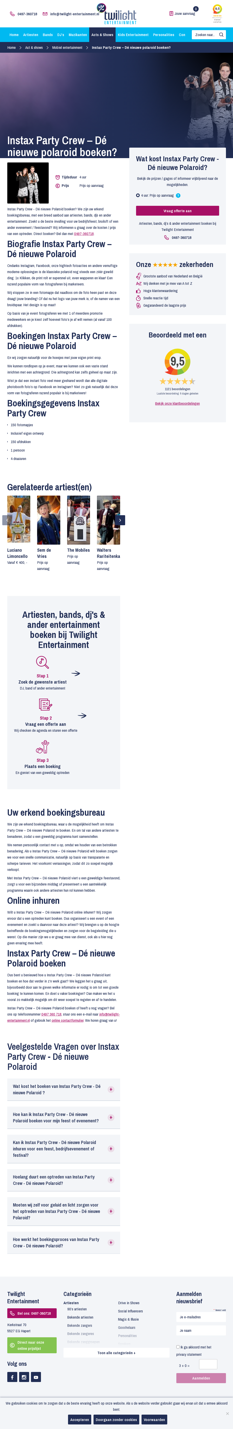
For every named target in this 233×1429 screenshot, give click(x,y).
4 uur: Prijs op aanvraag (160, 196)
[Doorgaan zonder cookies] (227, 1413)
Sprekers (124, 1343)
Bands (48, 34)
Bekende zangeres (80, 1333)
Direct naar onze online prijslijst (31, 1345)
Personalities (163, 34)
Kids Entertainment (133, 34)
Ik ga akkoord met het (193, 1350)
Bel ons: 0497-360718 (34, 1313)
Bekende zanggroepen (83, 1341)
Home (14, 34)
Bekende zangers (79, 1325)
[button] (63, 1089)
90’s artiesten (77, 1308)
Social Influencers (130, 1311)
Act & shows (34, 47)
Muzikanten (78, 34)
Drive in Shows (128, 1302)
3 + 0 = (184, 1365)
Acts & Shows (102, 34)
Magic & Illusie (128, 1319)
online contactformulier (68, 1020)
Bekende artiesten (80, 1317)
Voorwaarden (154, 1419)
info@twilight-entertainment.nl (74, 13)
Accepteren (79, 1419)
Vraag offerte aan (178, 210)
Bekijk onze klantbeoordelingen (177, 403)
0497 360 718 (51, 1014)
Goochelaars (126, 1327)
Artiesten (30, 34)
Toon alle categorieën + (116, 1352)
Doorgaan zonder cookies (116, 1419)
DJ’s (60, 34)
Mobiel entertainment (67, 47)
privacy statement (189, 1354)
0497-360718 (27, 13)
